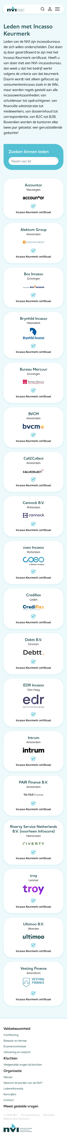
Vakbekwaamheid (17, 1028)
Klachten (10, 1058)
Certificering (11, 1035)
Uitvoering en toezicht (17, 1052)
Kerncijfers (10, 1094)
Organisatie (13, 1070)
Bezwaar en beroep (15, 1040)
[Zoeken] (41, 9)
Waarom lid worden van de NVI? (23, 1083)
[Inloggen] (48, 9)
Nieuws (8, 1077)
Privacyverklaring (30, 1115)
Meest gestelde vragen (21, 1106)
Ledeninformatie (13, 1088)
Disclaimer (49, 1115)
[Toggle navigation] (57, 9)
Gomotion (24, 1118)
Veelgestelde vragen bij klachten (23, 1064)
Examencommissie (15, 1046)
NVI (16, 9)
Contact (9, 1100)
